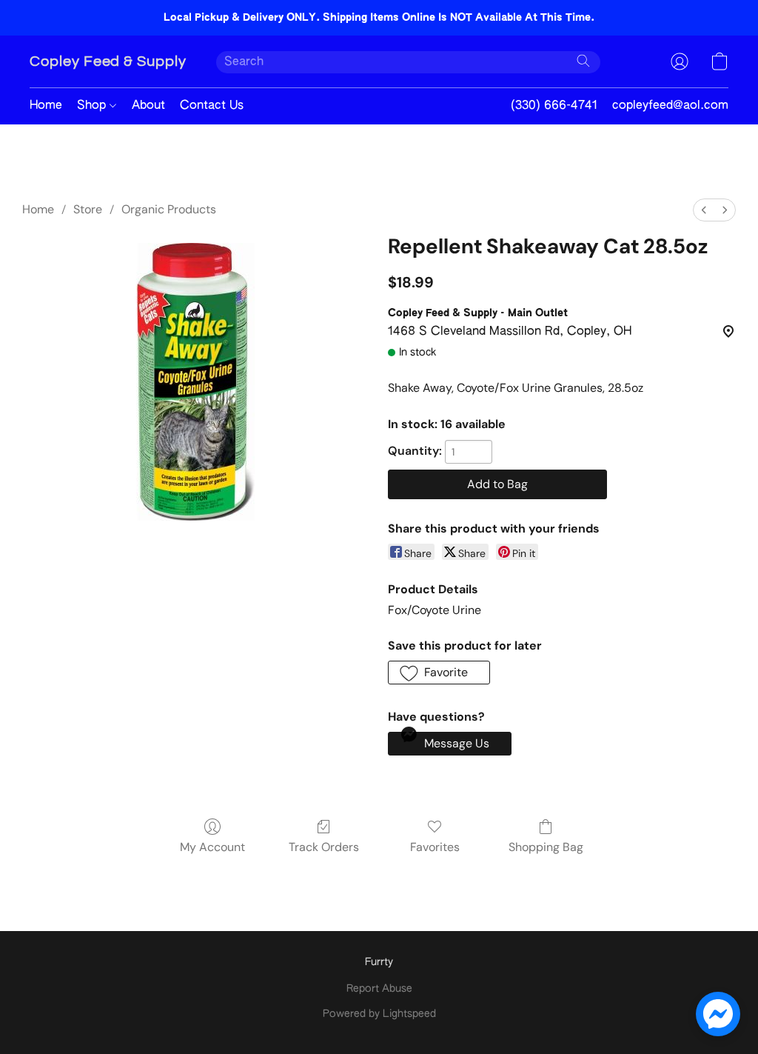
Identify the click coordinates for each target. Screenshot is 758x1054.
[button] (108, 61)
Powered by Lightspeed (379, 1014)
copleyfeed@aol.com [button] (670, 106)
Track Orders (324, 847)
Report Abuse (379, 989)
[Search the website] (583, 60)
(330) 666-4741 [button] (554, 106)
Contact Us (212, 106)
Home (46, 106)
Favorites (435, 847)
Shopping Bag (546, 847)
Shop (93, 106)
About (148, 106)
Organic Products (168, 209)
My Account (212, 847)
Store (87, 209)
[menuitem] (704, 210)
